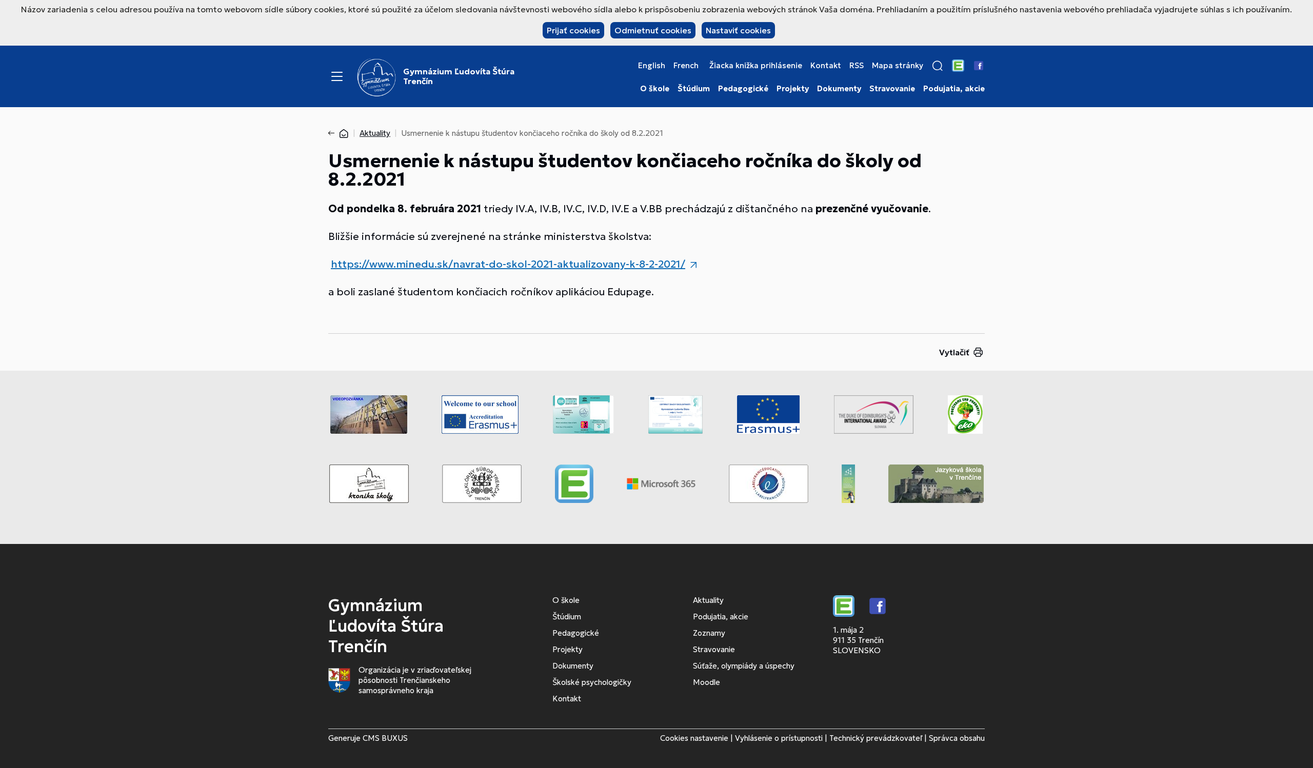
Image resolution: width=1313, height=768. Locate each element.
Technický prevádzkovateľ (875, 738)
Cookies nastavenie (694, 738)
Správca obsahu (957, 738)
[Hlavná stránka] (344, 133)
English (651, 65)
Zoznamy (709, 633)
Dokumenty (839, 88)
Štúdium (694, 88)
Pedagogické (743, 88)
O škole (654, 88)
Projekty (793, 88)
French (686, 65)
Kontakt (825, 65)
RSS (856, 65)
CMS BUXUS (385, 738)
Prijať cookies (573, 30)
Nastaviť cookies (738, 30)
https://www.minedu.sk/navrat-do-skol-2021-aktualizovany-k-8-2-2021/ (508, 264)
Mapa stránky (897, 65)
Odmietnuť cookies (652, 30)
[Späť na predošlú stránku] (333, 133)
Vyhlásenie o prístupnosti (779, 738)
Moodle (706, 682)
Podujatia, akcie (954, 88)
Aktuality (375, 133)
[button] (937, 65)
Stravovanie (892, 88)
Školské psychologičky (591, 682)
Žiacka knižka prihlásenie (755, 65)
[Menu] (337, 76)
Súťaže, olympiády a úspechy (743, 666)
